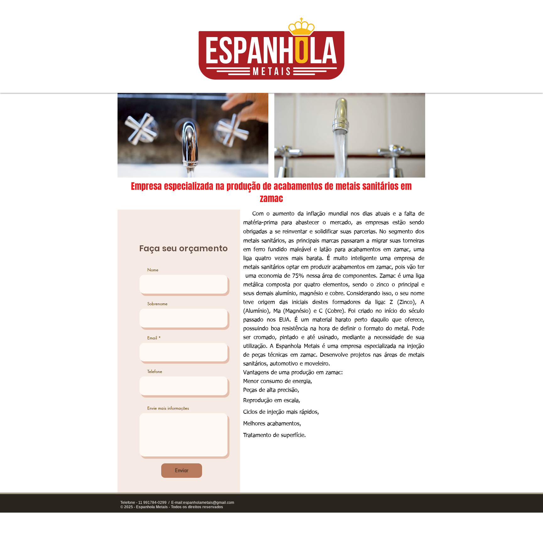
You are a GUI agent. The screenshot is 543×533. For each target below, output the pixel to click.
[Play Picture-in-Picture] (249, 169)
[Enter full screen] (260, 169)
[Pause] (126, 169)
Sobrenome (157, 304)
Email (152, 338)
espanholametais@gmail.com (208, 502)
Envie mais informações (168, 408)
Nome (152, 270)
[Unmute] (136, 169)
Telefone (154, 372)
